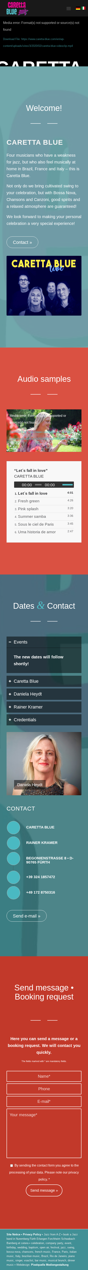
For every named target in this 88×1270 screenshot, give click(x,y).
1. (31, 493)
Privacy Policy (32, 1234)
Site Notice (13, 1234)
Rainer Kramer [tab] (28, 707)
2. (27, 501)
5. (34, 524)
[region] (44, 660)
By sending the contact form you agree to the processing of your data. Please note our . (44, 1172)
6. (35, 532)
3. (26, 509)
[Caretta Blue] (36, 8)
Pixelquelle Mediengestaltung (50, 1264)
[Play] (17, 485)
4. (30, 516)
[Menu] (69, 8)
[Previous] (16, 764)
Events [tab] (20, 642)
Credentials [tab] (25, 719)
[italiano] (83, 8)
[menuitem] (69, 8)
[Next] (72, 764)
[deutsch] (77, 8)
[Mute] (59, 485)
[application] (44, 430)
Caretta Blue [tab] (26, 681)
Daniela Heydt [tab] (28, 694)
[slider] (68, 485)
